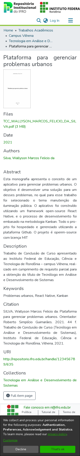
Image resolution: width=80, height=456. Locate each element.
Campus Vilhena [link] (21, 35)
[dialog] (40, 436)
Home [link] (8, 30)
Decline (21, 449)
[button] (39, 20)
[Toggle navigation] (70, 20)
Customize (10, 440)
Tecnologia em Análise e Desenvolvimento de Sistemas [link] (31, 41)
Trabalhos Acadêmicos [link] (35, 30)
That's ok (57, 449)
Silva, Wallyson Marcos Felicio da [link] (28, 158)
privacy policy (57, 434)
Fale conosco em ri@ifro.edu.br (47, 407)
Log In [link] (55, 20)
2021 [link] (7, 142)
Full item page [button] (21, 395)
